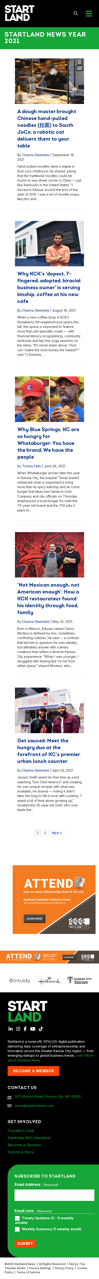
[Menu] (89, 13)
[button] (76, 13)
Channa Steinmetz (36, 155)
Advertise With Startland (29, 1137)
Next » (57, 833)
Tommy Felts (31, 466)
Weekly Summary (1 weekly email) (51, 1229)
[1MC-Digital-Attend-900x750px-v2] (54, 867)
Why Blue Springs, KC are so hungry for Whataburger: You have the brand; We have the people (48, 443)
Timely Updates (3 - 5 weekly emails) (44, 1220)
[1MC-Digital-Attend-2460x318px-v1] (49, 957)
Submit (25, 1243)
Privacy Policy (64, 1268)
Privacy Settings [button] (40, 1268)
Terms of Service (28, 1272)
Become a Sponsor (24, 1145)
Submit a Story (21, 1152)
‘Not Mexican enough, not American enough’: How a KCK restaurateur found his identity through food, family (48, 599)
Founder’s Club (21, 1130)
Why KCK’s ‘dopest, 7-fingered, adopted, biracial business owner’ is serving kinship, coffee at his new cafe (49, 288)
